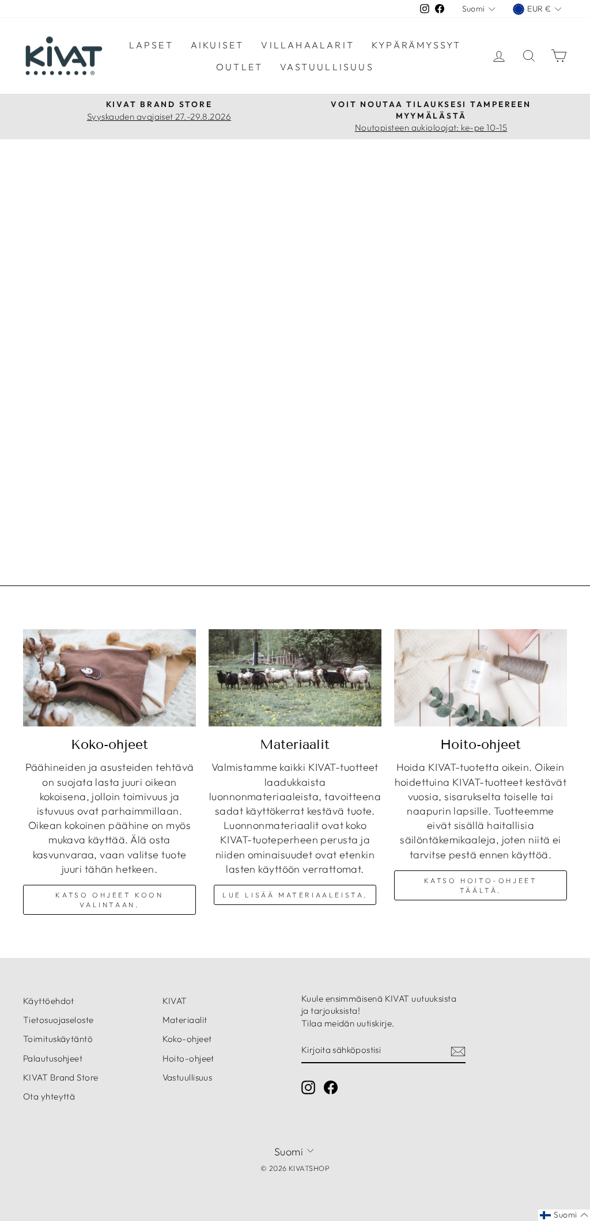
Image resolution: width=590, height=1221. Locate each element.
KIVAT (174, 1000)
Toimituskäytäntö (58, 1038)
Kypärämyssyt (416, 45)
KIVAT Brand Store (61, 1077)
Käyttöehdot (48, 1000)
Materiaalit (184, 1019)
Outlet (239, 67)
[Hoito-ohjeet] (480, 677)
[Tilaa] (458, 1051)
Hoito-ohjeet (188, 1058)
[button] (564, 1215)
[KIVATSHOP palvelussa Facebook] (331, 1087)
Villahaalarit (307, 45)
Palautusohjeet (52, 1058)
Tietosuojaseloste (58, 1019)
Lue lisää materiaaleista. (295, 895)
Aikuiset (217, 45)
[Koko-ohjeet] (109, 677)
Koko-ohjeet (187, 1038)
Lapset (151, 45)
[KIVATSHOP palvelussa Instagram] (308, 1087)
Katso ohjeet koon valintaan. (109, 900)
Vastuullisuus (327, 67)
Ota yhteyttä (49, 1096)
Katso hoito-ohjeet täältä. (481, 885)
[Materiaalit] (295, 677)
